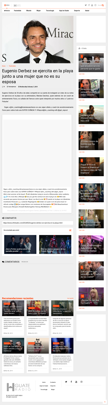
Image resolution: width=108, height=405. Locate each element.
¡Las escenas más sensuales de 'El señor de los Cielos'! (91, 274)
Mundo (28, 10)
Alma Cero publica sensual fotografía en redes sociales (90, 92)
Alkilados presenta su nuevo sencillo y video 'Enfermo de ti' (36, 348)
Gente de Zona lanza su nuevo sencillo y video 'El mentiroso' (13, 348)
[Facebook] (89, 5)
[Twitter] (86, 5)
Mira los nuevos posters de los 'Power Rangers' (53, 250)
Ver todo (69, 298)
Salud (87, 10)
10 (82, 296)
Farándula (17, 10)
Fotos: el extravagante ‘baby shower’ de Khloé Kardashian (91, 248)
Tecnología (50, 10)
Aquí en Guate (64, 10)
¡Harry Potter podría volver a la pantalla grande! (18, 250)
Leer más (81, 74)
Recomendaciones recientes (17, 298)
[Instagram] (95, 5)
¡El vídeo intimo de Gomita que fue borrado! (89, 144)
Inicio (8, 10)
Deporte (77, 10)
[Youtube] (92, 5)
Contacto (53, 382)
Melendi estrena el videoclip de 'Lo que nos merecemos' (62, 311)
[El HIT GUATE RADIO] (17, 5)
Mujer (39, 10)
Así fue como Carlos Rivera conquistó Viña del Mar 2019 (62, 348)
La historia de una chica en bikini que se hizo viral (91, 118)
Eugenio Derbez (33, 210)
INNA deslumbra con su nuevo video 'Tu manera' (37, 312)
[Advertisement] (18, 280)
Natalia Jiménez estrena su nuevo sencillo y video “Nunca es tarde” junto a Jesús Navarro (13, 310)
